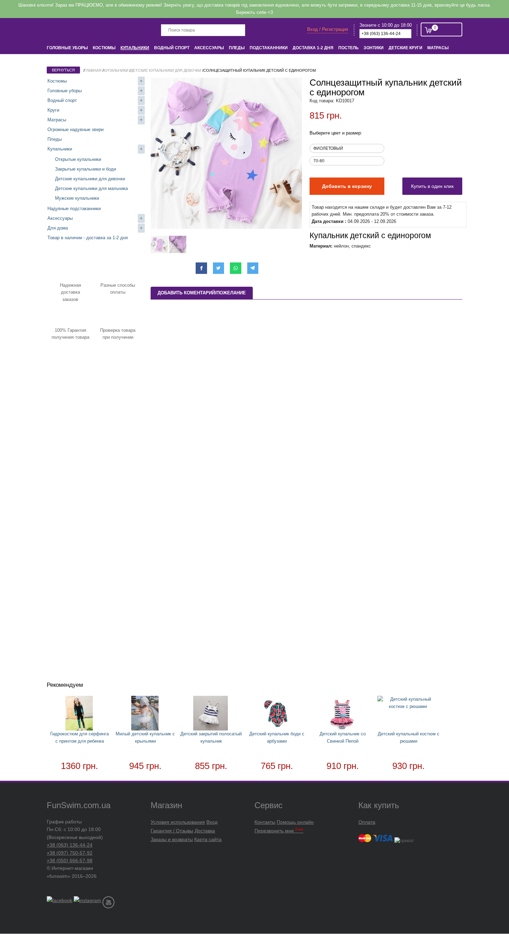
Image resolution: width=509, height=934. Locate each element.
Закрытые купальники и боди (85, 169)
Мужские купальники (77, 198)
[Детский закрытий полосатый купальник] (211, 714)
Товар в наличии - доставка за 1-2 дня (87, 237)
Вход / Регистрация (327, 29)
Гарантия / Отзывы (172, 830)
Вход (211, 822)
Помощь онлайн (295, 822)
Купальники (134, 47)
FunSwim (73, 29)
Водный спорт (171, 47)
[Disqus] (306, 398)
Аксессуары (209, 47)
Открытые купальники (78, 159)
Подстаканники (269, 47)
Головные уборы (67, 47)
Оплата (366, 822)
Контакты (264, 822)
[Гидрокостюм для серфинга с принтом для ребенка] (79, 714)
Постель (348, 47)
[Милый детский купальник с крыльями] (145, 714)
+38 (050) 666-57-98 (69, 860)
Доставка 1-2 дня (313, 47)
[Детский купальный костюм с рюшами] (408, 703)
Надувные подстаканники (74, 208)
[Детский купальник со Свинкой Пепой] (343, 714)
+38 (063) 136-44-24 (69, 845)
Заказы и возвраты (172, 839)
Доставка (205, 830)
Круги (53, 110)
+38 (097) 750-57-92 (69, 853)
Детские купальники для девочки (90, 178)
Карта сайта (208, 839)
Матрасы (438, 47)
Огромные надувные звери (75, 129)
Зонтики (374, 47)
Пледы (237, 47)
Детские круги (405, 47)
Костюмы (104, 47)
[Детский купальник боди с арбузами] (277, 714)
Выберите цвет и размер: (336, 133)
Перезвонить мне (278, 830)
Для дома (57, 228)
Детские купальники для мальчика (91, 188)
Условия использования (178, 822)
